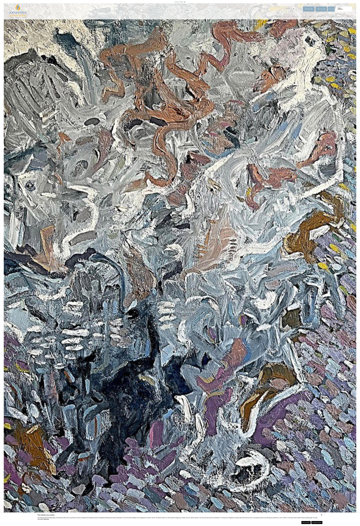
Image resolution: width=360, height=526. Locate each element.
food (304, 17)
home (279, 17)
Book (349, 17)
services (311, 17)
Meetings (295, 17)
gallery (331, 17)
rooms (286, 17)
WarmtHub (321, 17)
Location (341, 17)
